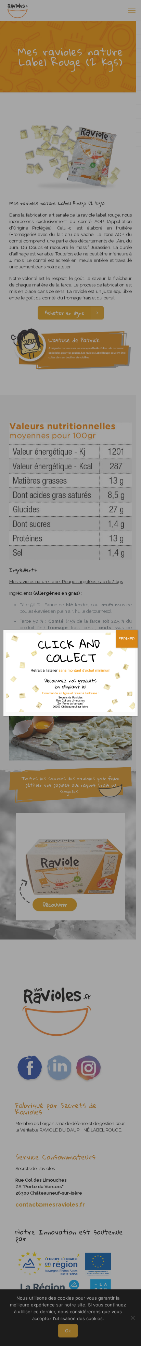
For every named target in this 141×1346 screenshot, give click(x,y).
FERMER (126, 638)
